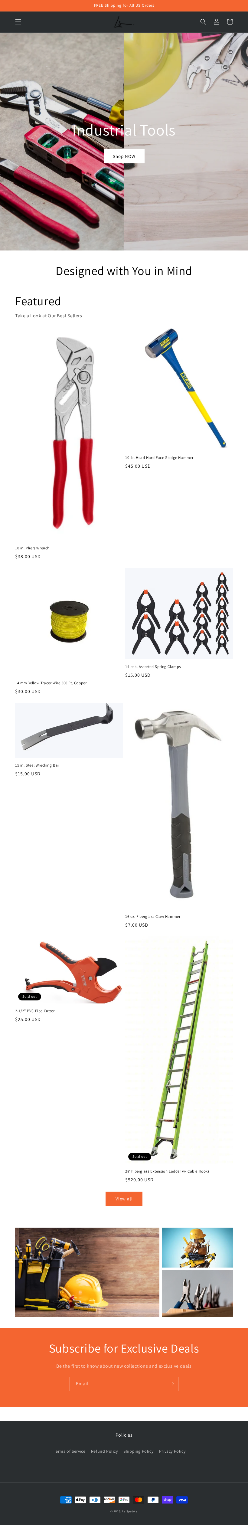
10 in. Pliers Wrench (32, 548)
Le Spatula (130, 1511)
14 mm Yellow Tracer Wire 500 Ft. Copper (50, 683)
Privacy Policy (172, 1451)
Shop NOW (124, 156)
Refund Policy (104, 1451)
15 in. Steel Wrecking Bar (37, 765)
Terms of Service (70, 1451)
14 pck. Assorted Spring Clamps (153, 666)
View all (124, 1199)
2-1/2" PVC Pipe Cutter (34, 1011)
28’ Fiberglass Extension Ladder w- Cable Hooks (167, 1171)
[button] (18, 21)
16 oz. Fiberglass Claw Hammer (152, 916)
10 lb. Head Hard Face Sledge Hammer (159, 457)
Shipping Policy (138, 1451)
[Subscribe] (171, 1384)
